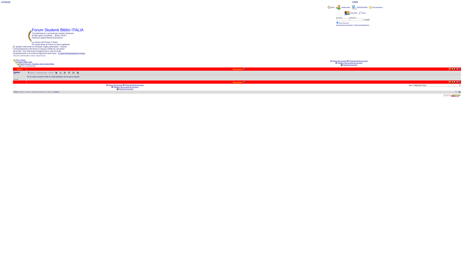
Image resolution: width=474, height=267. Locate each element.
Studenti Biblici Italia (24, 62)
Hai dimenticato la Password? (344, 25)
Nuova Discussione (339, 61)
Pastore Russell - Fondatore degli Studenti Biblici (36, 64)
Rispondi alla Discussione (358, 61)
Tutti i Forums (21, 60)
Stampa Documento (350, 65)
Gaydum (16, 72)
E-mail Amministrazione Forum (71, 53)
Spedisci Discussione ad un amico (350, 63)
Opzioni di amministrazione (361, 25)
